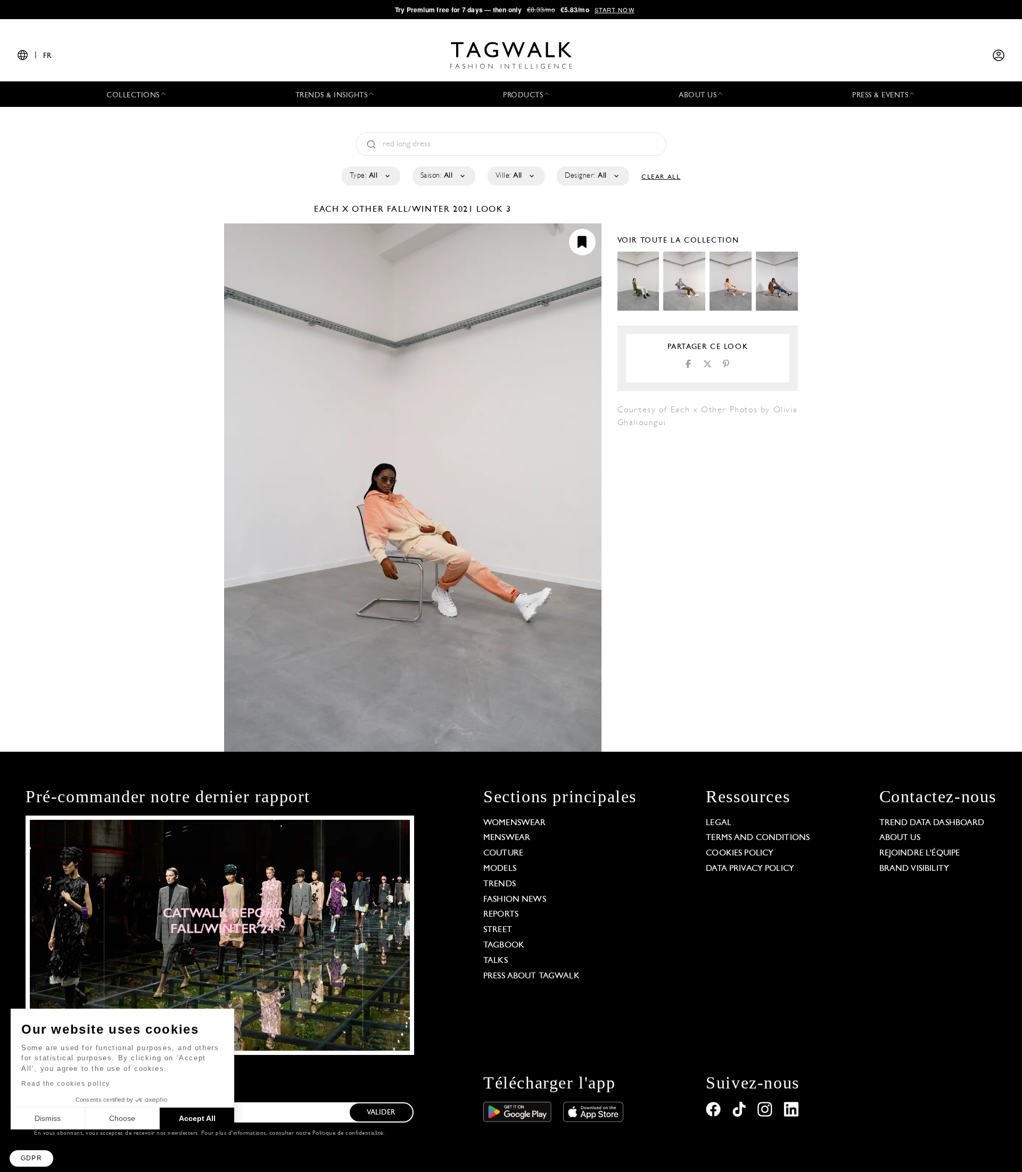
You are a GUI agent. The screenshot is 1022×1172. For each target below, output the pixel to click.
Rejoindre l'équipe (919, 853)
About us (899, 838)
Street (497, 930)
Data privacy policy (750, 869)
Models (499, 869)
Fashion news (514, 899)
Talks (495, 961)
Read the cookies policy (65, 1083)
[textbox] (370, 176)
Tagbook (503, 945)
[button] (31, 1158)
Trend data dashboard (932, 823)
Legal (718, 823)
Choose (122, 1118)
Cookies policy (739, 853)
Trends (499, 884)
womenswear (514, 823)
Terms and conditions (758, 838)
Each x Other (350, 209)
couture (503, 853)
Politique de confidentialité (347, 1133)
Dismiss (48, 1118)
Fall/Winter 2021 (430, 209)
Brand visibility (914, 869)
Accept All (197, 1118)
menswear (506, 838)
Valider (381, 1113)
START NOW (614, 9)
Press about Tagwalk (531, 976)
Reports (500, 914)
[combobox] (370, 176)
